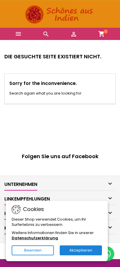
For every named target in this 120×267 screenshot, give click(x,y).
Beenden (33, 250)
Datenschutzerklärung (35, 238)
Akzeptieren (80, 250)
